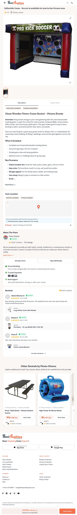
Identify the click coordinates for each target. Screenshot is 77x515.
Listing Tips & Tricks (46, 464)
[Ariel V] (5, 237)
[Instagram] (14, 493)
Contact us (6, 479)
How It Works (6, 464)
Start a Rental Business (10, 469)
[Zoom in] (7, 202)
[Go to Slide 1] (5, 92)
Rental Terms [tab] (55, 103)
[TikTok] (10, 493)
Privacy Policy (44, 479)
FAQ (3, 482)
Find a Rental (6, 459)
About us (5, 477)
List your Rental (7, 462)
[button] (38, 50)
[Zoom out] (7, 205)
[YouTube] (18, 493)
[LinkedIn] (7, 493)
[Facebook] (3, 493)
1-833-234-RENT (8, 487)
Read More (9, 185)
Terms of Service (44, 477)
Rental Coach (6, 467)
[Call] (72, 3)
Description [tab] (22, 103)
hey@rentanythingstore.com (25, 487)
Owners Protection (45, 462)
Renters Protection (45, 459)
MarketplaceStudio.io (8, 504)
